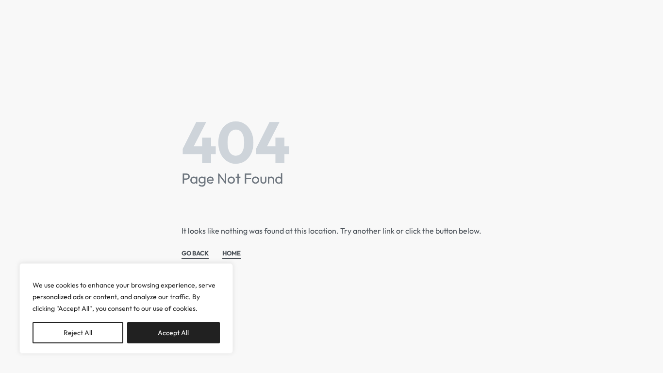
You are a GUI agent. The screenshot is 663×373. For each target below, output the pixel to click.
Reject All (78, 332)
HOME (231, 253)
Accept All (173, 332)
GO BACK (195, 253)
